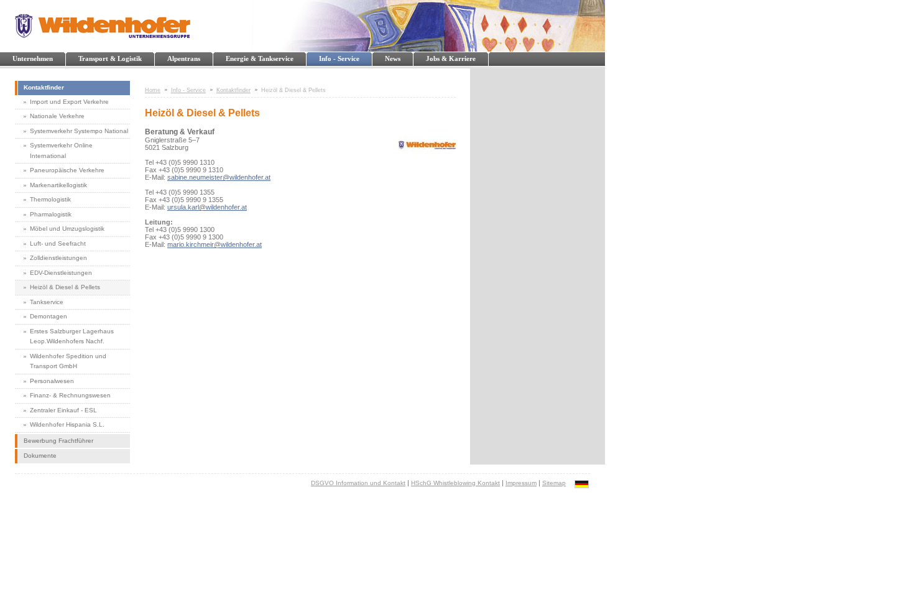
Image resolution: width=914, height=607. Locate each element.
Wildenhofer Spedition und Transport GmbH (68, 361)
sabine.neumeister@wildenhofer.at (218, 177)
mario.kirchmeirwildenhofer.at (214, 244)
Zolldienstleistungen (58, 257)
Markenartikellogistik (58, 185)
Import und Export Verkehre (69, 101)
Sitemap (554, 483)
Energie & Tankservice (259, 58)
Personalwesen (52, 381)
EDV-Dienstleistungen (61, 272)
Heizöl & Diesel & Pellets (65, 287)
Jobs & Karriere (451, 58)
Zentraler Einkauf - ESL (63, 410)
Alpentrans (183, 58)
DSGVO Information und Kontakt (358, 483)
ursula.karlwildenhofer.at (207, 207)
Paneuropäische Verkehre (67, 170)
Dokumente (40, 455)
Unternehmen (32, 58)
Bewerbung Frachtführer (58, 440)
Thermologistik (50, 199)
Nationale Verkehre (57, 116)
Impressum (521, 483)
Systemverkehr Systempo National (79, 130)
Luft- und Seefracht (58, 243)
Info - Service (339, 58)
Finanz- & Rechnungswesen (70, 395)
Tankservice (46, 302)
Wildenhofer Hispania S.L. (67, 424)
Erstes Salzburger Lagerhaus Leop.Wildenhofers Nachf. (72, 336)
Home (152, 90)
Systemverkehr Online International (61, 150)
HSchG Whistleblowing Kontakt (455, 483)
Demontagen (48, 316)
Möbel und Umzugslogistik (67, 228)
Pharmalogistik (51, 214)
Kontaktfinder (44, 87)
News (392, 58)
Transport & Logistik (110, 58)
